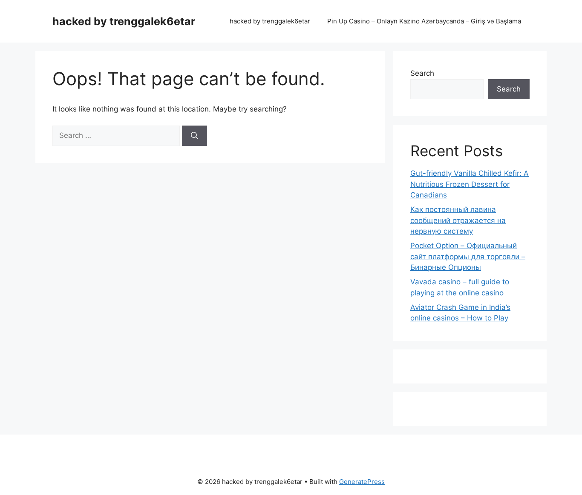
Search (422, 73)
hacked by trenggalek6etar (123, 21)
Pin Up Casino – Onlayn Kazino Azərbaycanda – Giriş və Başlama (424, 21)
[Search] (194, 136)
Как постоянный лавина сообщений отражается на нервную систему (458, 220)
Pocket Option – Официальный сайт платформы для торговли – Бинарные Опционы (467, 256)
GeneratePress (362, 482)
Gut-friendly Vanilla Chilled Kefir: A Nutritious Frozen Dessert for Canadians (469, 184)
